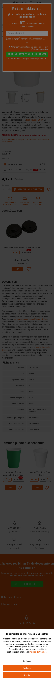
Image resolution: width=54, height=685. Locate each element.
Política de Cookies (38, 652)
